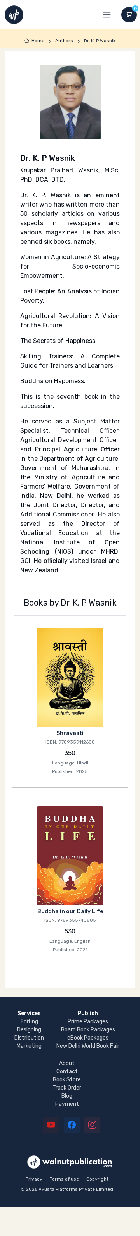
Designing (29, 1029)
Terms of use (64, 1179)
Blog (66, 1096)
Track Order (66, 1088)
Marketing (29, 1046)
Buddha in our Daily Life (70, 911)
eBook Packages (87, 1038)
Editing (29, 1021)
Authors (64, 40)
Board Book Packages (88, 1029)
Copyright (97, 1179)
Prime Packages (88, 1021)
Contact (67, 1071)
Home (38, 40)
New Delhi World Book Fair (87, 1046)
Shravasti (70, 733)
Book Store (67, 1079)
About (67, 1063)
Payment (67, 1104)
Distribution (29, 1038)
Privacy (34, 1179)
